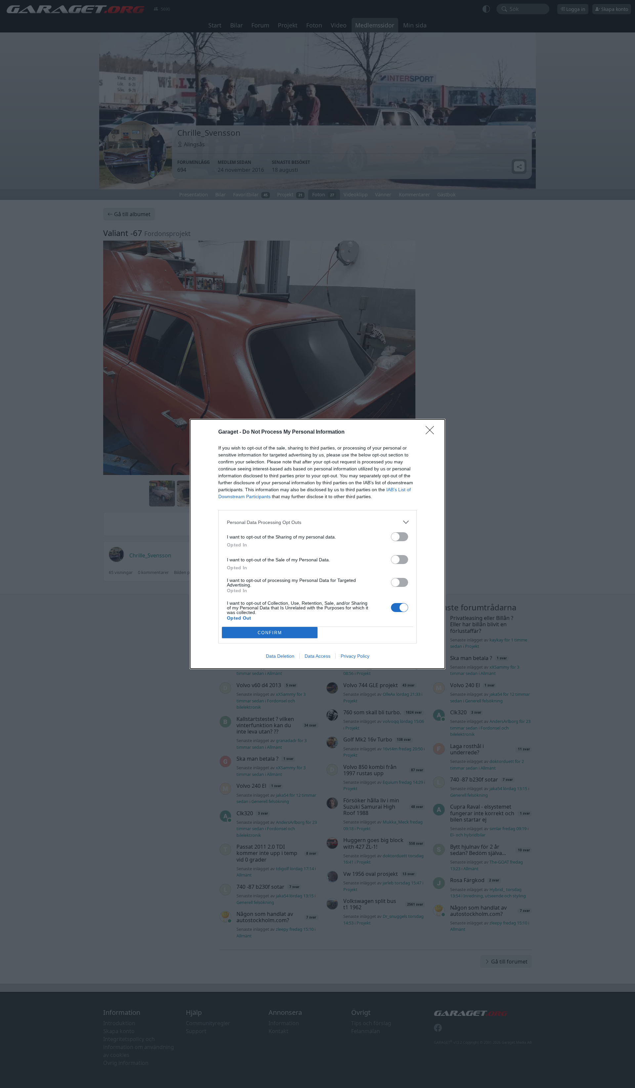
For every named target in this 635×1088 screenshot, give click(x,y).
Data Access (317, 656)
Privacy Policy (355, 656)
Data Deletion (280, 656)
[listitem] (317, 522)
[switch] (399, 536)
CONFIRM (270, 632)
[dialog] (317, 544)
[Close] (432, 432)
